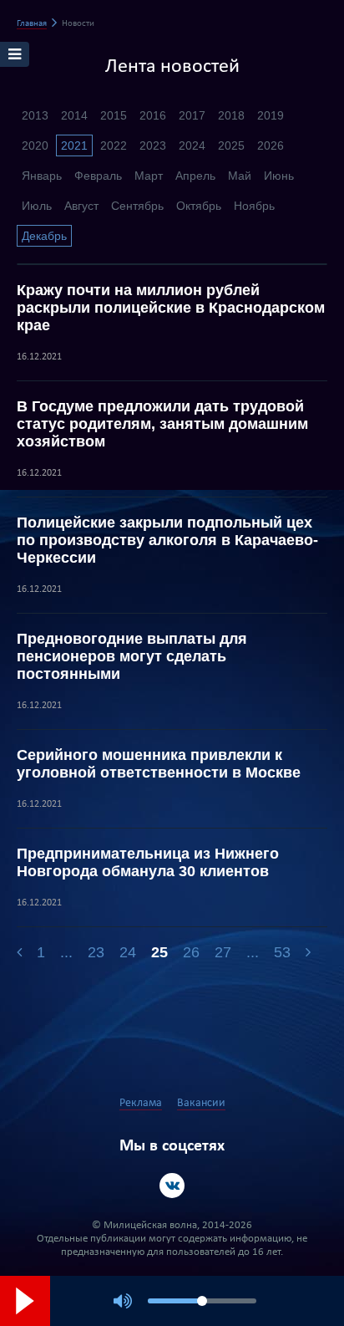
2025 (231, 145)
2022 (113, 145)
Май (239, 175)
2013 (35, 115)
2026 (270, 145)
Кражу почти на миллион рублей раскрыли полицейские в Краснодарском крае (171, 308)
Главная (32, 23)
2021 (74, 145)
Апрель (195, 175)
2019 (270, 115)
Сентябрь (137, 205)
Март (148, 175)
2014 (74, 115)
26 (191, 952)
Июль (37, 205)
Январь (42, 175)
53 (282, 952)
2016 (152, 115)
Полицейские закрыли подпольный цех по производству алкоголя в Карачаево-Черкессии (167, 540)
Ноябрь (254, 205)
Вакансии (201, 1103)
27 (223, 952)
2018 (231, 115)
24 (127, 952)
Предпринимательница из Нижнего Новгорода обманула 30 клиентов (148, 862)
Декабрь (44, 235)
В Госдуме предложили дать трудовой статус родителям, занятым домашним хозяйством (162, 424)
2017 (192, 115)
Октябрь (198, 205)
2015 (113, 115)
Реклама (140, 1103)
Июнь (279, 175)
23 (96, 952)
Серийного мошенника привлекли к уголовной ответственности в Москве (159, 764)
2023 (152, 145)
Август (81, 205)
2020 (35, 145)
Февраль (98, 175)
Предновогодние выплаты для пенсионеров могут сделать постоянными (132, 656)
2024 (192, 145)
